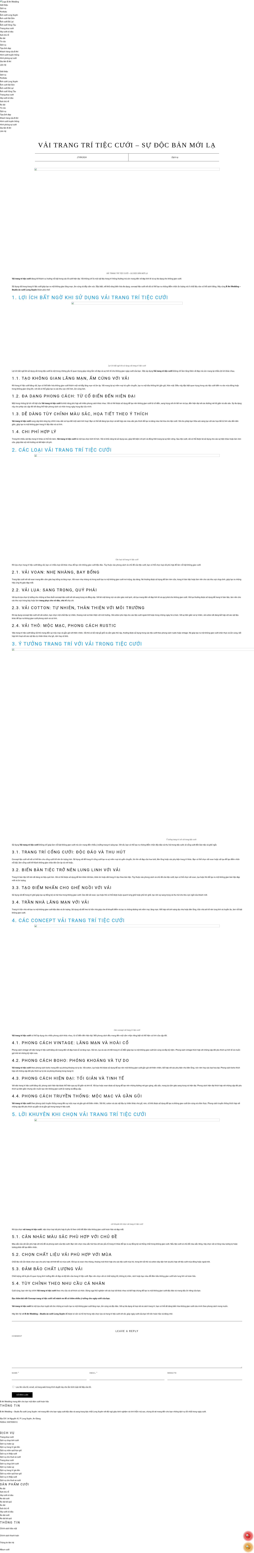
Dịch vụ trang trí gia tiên (10, 1447)
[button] (127, 68)
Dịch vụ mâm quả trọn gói (11, 1450)
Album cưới (4, 1549)
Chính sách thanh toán (9, 1535)
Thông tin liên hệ (7, 1542)
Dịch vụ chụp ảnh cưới (9, 1440)
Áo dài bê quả (6, 1501)
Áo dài (2, 38)
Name (15, 1373)
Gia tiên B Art (5, 61)
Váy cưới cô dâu (6, 31)
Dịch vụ (3, 8)
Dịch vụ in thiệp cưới (8, 1453)
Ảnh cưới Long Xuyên (9, 15)
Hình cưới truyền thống (9, 54)
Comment (17, 1336)
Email (93, 1373)
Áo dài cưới (4, 1498)
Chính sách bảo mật (8, 1528)
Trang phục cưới (7, 28)
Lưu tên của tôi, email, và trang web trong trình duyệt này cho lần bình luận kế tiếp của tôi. (53, 1387)
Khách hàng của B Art (9, 51)
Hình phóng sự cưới (8, 58)
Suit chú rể (4, 35)
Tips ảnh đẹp (5, 48)
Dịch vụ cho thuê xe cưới (10, 1457)
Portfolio (3, 11)
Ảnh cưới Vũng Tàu (8, 24)
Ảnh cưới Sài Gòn (7, 18)
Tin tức (3, 41)
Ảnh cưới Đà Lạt (6, 21)
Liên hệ (3, 64)
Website (172, 1373)
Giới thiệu (4, 5)
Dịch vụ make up (7, 1443)
